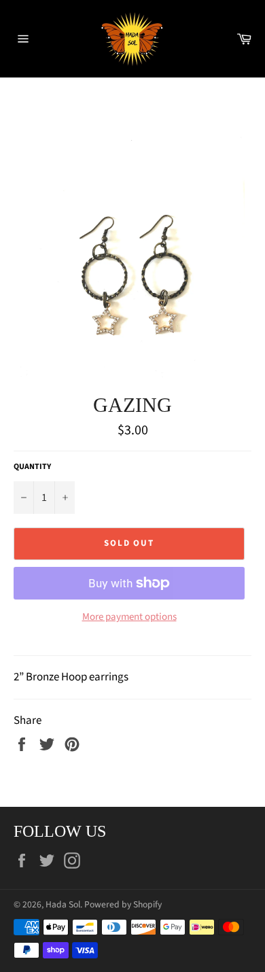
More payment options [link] (129, 617)
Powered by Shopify (123, 904)
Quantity (32, 467)
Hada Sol (63, 904)
